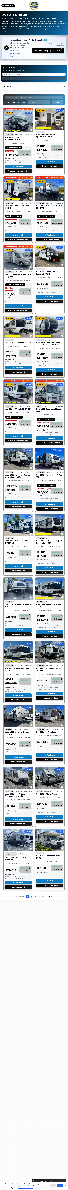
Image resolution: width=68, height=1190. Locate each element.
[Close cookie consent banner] (65, 1186)
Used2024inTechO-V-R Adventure (15, 858)
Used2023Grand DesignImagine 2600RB (47, 273)
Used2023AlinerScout (46, 794)
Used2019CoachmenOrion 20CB (48, 857)
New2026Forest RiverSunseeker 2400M (14, 138)
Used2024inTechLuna (46, 732)
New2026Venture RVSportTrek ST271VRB (45, 135)
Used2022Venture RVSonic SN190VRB (17, 542)
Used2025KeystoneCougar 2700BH (17, 733)
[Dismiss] (34, 1180)
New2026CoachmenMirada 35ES (48, 410)
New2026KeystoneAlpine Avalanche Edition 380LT (48, 344)
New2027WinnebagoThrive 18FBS (48, 605)
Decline (53, 1185)
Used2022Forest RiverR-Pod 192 (49, 476)
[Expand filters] (64, 86)
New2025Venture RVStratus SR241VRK (49, 207)
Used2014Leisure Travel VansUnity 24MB (18, 275)
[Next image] (30, 121)
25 (43, 897)
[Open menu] (65, 5)
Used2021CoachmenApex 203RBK (48, 669)
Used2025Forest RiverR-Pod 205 (18, 605)
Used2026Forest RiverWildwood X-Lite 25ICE (15, 795)
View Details (19, 166)
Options (46, 1185)
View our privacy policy (25, 1188)
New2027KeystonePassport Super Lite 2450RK (49, 542)
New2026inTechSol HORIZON (18, 343)
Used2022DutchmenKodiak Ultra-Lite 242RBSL (17, 476)
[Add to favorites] (31, 130)
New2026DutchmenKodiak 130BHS (17, 207)
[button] (34, 48)
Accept (60, 1185)
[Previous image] (6, 121)
